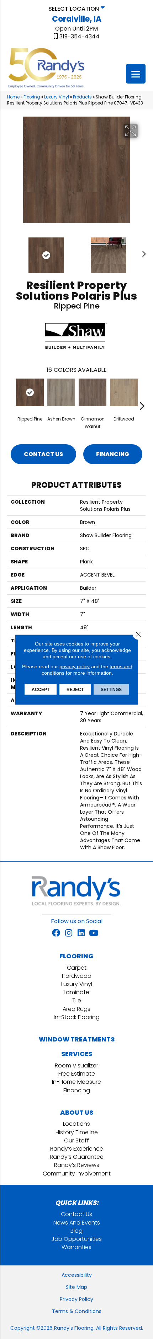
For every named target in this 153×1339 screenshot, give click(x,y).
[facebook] (56, 933)
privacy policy (74, 666)
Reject (75, 689)
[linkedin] (81, 933)
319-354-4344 (79, 37)
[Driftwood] (123, 392)
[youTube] (93, 933)
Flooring (31, 97)
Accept (40, 689)
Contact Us (43, 454)
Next (142, 251)
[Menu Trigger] (136, 74)
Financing (112, 454)
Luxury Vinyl (56, 97)
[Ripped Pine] (30, 392)
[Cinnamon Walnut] (92, 392)
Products (82, 97)
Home (13, 97)
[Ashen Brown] (61, 392)
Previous (10, 251)
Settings (111, 689)
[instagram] (68, 933)
